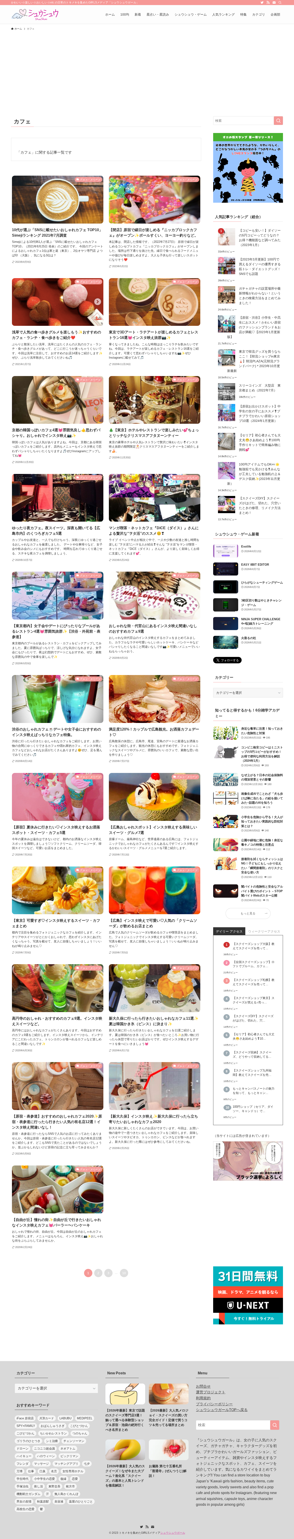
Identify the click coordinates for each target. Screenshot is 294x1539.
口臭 (42, 1471)
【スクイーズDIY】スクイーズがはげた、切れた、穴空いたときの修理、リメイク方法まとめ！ (260, 505)
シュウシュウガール (172, 1532)
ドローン (22, 1448)
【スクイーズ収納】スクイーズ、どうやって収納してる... (252, 1054)
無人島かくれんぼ (66, 1494)
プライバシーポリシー (214, 1404)
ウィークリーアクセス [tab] (264, 931)
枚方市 (70, 1486)
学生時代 (22, 1479)
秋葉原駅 (43, 1501)
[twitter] (262, 2)
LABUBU (65, 1418)
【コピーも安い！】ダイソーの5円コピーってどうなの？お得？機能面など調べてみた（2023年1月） (260, 238)
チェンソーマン (73, 1441)
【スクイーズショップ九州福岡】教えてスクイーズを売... (252, 1073)
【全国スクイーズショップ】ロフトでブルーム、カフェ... (253, 964)
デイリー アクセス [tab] (229, 931)
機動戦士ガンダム (28, 1494)
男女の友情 (24, 1501)
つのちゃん (79, 1433)
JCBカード (46, 1418)
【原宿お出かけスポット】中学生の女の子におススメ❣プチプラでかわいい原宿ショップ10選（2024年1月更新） (260, 413)
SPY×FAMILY (26, 1426)
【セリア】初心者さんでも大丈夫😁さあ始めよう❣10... (253, 1036)
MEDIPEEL (84, 1418)
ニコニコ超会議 (44, 1448)
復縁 (63, 1479)
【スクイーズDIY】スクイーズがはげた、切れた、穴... (253, 1018)
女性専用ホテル (72, 1471)
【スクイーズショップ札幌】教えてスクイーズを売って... (253, 982)
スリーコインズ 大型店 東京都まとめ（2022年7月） (260, 388)
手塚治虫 (22, 1486)
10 (124, 1273)
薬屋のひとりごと (81, 1501)
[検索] (280, 2)
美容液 (58, 1501)
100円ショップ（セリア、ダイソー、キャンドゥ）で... (253, 1109)
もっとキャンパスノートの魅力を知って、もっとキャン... (253, 1091)
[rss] (268, 2)
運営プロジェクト (210, 1392)
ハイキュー (24, 1456)
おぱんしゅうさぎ (53, 1426)
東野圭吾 (54, 1486)
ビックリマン (69, 1456)
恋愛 (75, 1479)
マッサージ (41, 1463)
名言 (54, 1471)
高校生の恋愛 (25, 1509)
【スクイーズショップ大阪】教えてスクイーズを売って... (253, 946)
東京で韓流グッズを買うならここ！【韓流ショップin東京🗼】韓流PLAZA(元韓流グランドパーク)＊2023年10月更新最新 (254, 361)
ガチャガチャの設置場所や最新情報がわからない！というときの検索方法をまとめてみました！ (260, 296)
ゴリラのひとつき (28, 1441)
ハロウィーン (46, 1456)
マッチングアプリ (66, 1463)
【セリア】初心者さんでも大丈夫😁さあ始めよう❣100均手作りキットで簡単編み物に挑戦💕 (260, 442)
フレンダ (22, 1463)
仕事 (31, 1471)
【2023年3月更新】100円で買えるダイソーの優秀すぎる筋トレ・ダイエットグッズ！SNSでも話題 (260, 266)
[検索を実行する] (278, 120)
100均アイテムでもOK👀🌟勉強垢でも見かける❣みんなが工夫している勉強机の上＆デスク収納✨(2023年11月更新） (254, 473)
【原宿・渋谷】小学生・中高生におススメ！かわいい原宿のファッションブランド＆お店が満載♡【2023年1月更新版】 (254, 327)
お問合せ (203, 1386)
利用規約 (203, 1398)
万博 (20, 1471)
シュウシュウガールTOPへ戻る (222, 1410)
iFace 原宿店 (25, 1418)
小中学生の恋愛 (44, 1479)
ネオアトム (67, 1448)
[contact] (274, 2)
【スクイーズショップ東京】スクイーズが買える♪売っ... (253, 1000)
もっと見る (247, 913)
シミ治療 (52, 1441)
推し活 (38, 1486)
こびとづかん (79, 1426)
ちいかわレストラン (53, 1433)
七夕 (87, 1463)
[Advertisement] (147, 67)
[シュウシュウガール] (35, 14)
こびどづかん (25, 1433)
